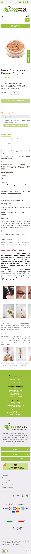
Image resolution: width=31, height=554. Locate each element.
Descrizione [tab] (6, 134)
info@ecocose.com (23, 543)
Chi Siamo (5, 475)
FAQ (3, 478)
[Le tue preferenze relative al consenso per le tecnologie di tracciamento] (28, 551)
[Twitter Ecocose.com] (18, 495)
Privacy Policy (6, 480)
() (25, 2)
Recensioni (6, 144)
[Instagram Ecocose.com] (23, 495)
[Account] (28, 2)
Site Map (4, 482)
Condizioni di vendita (8, 485)
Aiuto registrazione (7, 487)
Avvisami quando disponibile (15, 125)
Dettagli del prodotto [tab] (10, 139)
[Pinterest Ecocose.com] (27, 495)
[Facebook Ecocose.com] (14, 495)
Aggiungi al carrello (15, 101)
